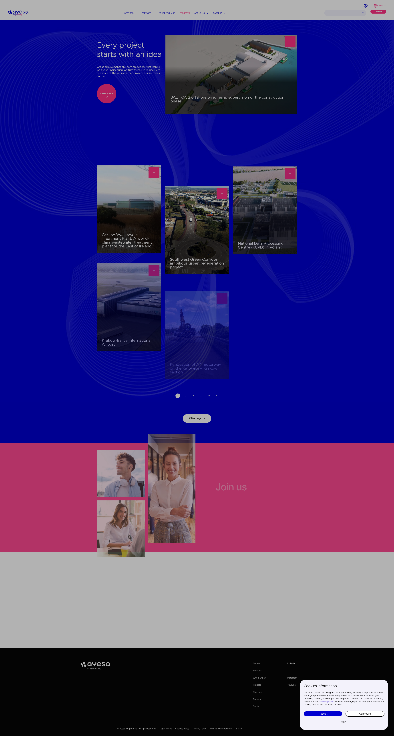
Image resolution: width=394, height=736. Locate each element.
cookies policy (326, 702)
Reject (344, 722)
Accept (323, 714)
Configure (365, 714)
